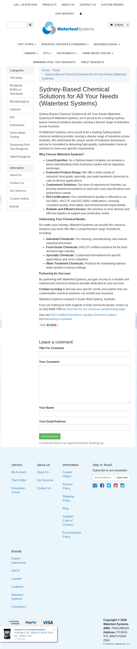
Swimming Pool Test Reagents (54, 62)
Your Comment (49, 361)
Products (49, 4)
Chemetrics (18, 606)
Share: (43, 325)
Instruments (66, 53)
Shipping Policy (68, 498)
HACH (15, 570)
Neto (128, 644)
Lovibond (17, 586)
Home (45, 70)
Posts (56, 70)
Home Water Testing (97, 53)
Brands (14, 206)
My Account (18, 472)
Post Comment (49, 436)
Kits (46, 53)
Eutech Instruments (18, 560)
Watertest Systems (17, 596)
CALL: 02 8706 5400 (25, 4)
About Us (68, 4)
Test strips (25, 44)
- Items (118, 24)
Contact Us (88, 4)
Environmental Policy (72, 534)
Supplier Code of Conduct (68, 520)
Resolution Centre (18, 490)
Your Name (46, 407)
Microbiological (106, 44)
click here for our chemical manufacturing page (95, 309)
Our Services (64, 13)
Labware (30, 53)
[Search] (30, 25)
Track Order (18, 480)
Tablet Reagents (92, 62)
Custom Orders (112, 4)
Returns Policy (68, 486)
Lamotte (16, 578)
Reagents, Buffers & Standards (64, 44)
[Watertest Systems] (68, 26)
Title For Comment (51, 348)
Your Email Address (52, 421)
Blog (65, 508)
